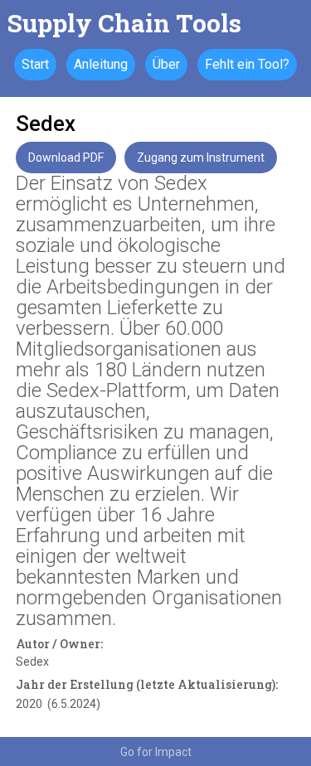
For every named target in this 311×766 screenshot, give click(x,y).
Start (35, 64)
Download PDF (66, 157)
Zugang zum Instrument (201, 157)
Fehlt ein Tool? (247, 64)
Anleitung (101, 64)
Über (166, 64)
